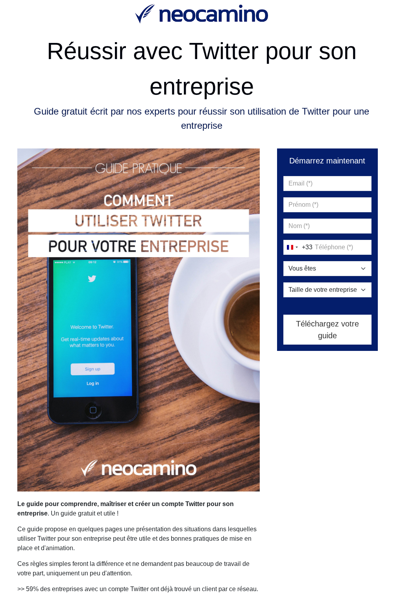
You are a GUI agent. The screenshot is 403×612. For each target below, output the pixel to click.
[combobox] (298, 247)
